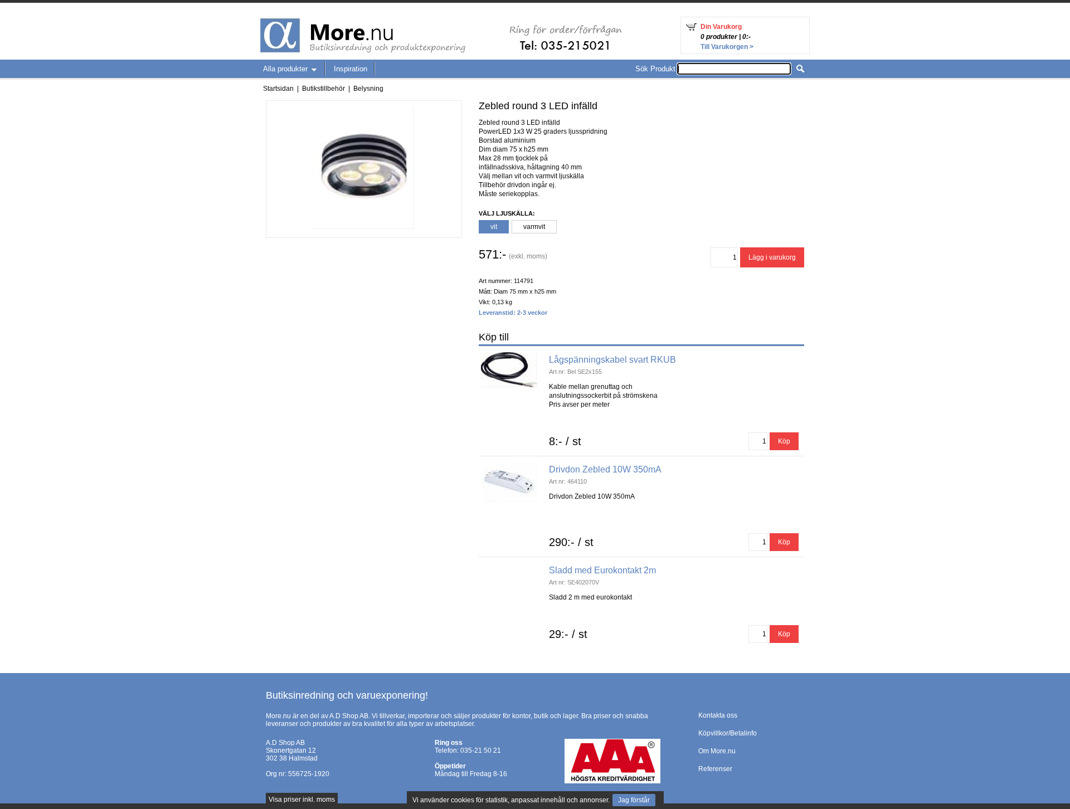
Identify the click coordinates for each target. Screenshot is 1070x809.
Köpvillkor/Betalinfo (727, 733)
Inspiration (350, 69)
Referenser (715, 769)
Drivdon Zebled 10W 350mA (605, 469)
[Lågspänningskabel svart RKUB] (509, 356)
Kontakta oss (717, 715)
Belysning (368, 88)
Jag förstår (634, 800)
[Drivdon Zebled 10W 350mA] (509, 466)
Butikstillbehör (323, 88)
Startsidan (278, 88)
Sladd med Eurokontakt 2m (602, 570)
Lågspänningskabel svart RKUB (612, 359)
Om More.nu (717, 751)
